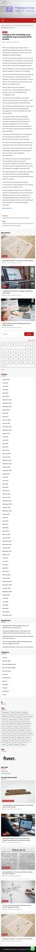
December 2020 (6, 581)
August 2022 (6, 514)
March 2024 (5, 450)
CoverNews (20, 949)
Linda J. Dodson (7, 42)
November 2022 (7, 504)
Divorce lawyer (6, 671)
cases (18, 716)
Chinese (4, 719)
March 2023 (5, 490)
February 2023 (6, 494)
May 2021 (5, 564)
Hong (27, 726)
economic (11, 723)
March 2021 (5, 571)
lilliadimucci (4, 771)
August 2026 (6, 379)
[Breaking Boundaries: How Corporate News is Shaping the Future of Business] (18, 858)
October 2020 (6, 588)
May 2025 (5, 413)
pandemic (19, 737)
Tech (17, 741)
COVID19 (21, 719)
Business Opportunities (9, 664)
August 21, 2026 (15, 295)
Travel (4, 694)
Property (4, 688)
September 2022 (7, 511)
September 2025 (7, 406)
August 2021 (6, 554)
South (12, 741)
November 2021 (7, 544)
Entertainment (6, 677)
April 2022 (5, 527)
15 (28, 355)
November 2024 (7, 426)
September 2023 (7, 470)
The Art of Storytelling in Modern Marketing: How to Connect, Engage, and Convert (17, 642)
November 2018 (7, 615)
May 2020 (5, 605)
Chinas (30, 716)
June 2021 (5, 561)
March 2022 (5, 531)
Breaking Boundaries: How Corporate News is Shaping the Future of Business (17, 637)
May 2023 (5, 484)
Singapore (5, 741)
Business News (6, 661)
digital (4, 723)
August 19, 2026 (15, 327)
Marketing (5, 684)
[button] (2, 20)
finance (9, 726)
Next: (18, 223)
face (3, 726)
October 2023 (6, 467)
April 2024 (5, 447)
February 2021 (6, 574)
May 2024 (5, 443)
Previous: (15, 217)
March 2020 (5, 612)
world (23, 744)
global (16, 726)
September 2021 (7, 551)
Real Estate (5, 691)
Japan (28, 730)
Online (12, 737)
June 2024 (5, 440)
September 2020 (7, 591)
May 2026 (5, 389)
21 (23, 358)
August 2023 (6, 474)
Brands (25, 712)
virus (9, 744)
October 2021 (6, 548)
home (22, 726)
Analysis (5, 32)
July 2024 (5, 437)
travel (4, 744)
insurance (22, 730)
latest (15, 734)
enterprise (27, 723)
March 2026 (5, 396)
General (4, 681)
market (30, 734)
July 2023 (5, 477)
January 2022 (6, 537)
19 (13, 358)
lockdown (23, 734)
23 (32, 358)
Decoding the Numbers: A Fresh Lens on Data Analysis (17, 260)
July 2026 (5, 383)
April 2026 (5, 393)
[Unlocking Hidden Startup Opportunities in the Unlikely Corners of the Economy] (18, 791)
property (27, 737)
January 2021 (6, 578)
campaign (12, 716)
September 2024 (7, 430)
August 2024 (6, 433)
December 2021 (6, 541)
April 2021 (5, 568)
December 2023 (6, 460)
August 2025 (6, 410)
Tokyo (28, 741)
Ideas (9, 730)
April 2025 (5, 416)
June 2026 (5, 386)
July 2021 (5, 558)
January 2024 (6, 457)
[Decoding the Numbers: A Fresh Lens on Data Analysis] (18, 247)
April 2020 (5, 608)
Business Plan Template (9, 667)
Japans (4, 734)
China (24, 716)
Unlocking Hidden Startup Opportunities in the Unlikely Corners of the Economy (15, 626)
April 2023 (5, 487)
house (4, 730)
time (22, 741)
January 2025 (6, 423)
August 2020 (6, 595)
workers (16, 744)
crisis (27, 719)
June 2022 (5, 521)
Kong (9, 734)
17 (3, 358)
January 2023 (6, 497)
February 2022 (6, 534)
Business (4, 716)
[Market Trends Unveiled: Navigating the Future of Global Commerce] (18, 310)
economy (19, 723)
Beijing (19, 712)
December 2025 (6, 399)
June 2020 (5, 601)
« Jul (2, 369)
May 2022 (5, 524)
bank (12, 712)
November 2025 (7, 403)
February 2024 (6, 453)
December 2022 (6, 500)
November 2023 (7, 463)
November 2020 (7, 585)
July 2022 (5, 517)
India (14, 730)
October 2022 (6, 507)
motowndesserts (6, 773)
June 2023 (5, 480)
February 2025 (6, 420)
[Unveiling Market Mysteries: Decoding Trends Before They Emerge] (18, 277)
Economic (5, 674)
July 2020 (5, 598)
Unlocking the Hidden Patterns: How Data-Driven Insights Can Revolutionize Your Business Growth (16, 632)
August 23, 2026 (15, 263)
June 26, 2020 (16, 42)
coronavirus (12, 719)
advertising (5, 712)
